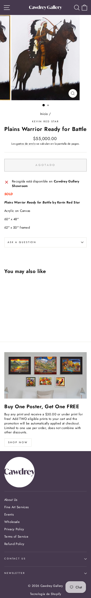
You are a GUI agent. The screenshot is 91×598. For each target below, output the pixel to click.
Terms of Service (16, 536)
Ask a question (22, 242)
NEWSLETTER (14, 573)
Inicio (44, 113)
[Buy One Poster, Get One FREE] (45, 375)
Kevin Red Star (45, 121)
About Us (10, 499)
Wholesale (12, 521)
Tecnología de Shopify (45, 594)
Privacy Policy (14, 529)
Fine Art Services (16, 507)
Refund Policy (14, 543)
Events (9, 514)
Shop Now (18, 442)
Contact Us (15, 558)
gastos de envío (26, 144)
